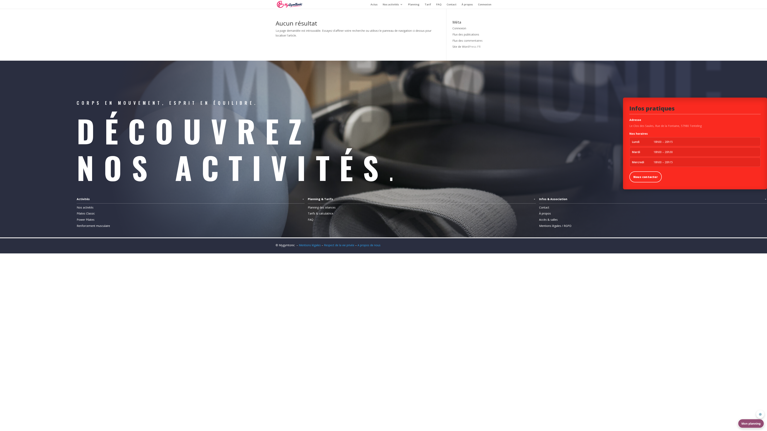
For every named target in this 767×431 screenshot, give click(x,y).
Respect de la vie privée (339, 245)
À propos (467, 4)
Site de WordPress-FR (466, 46)
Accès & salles (548, 219)
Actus (374, 4)
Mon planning (751, 423)
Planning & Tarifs (320, 199)
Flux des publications (465, 34)
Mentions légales (310, 245)
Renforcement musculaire (93, 226)
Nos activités (391, 4)
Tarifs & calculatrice (320, 213)
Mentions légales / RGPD (555, 226)
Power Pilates (85, 219)
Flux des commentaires (467, 41)
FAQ (438, 4)
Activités (83, 199)
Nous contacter (645, 177)
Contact (451, 4)
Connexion (484, 4)
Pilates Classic (86, 213)
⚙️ (760, 414)
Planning (413, 4)
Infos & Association (553, 199)
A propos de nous (369, 245)
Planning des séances (322, 207)
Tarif (428, 4)
